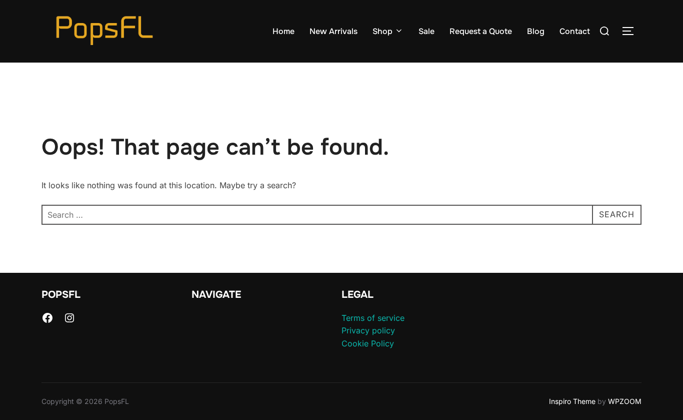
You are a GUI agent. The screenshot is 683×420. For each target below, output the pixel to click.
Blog (535, 31)
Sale (426, 31)
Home (283, 31)
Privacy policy (368, 330)
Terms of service (373, 318)
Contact (575, 31)
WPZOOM (625, 401)
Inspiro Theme (572, 401)
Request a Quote (481, 31)
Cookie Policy (368, 343)
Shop (382, 31)
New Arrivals (334, 31)
